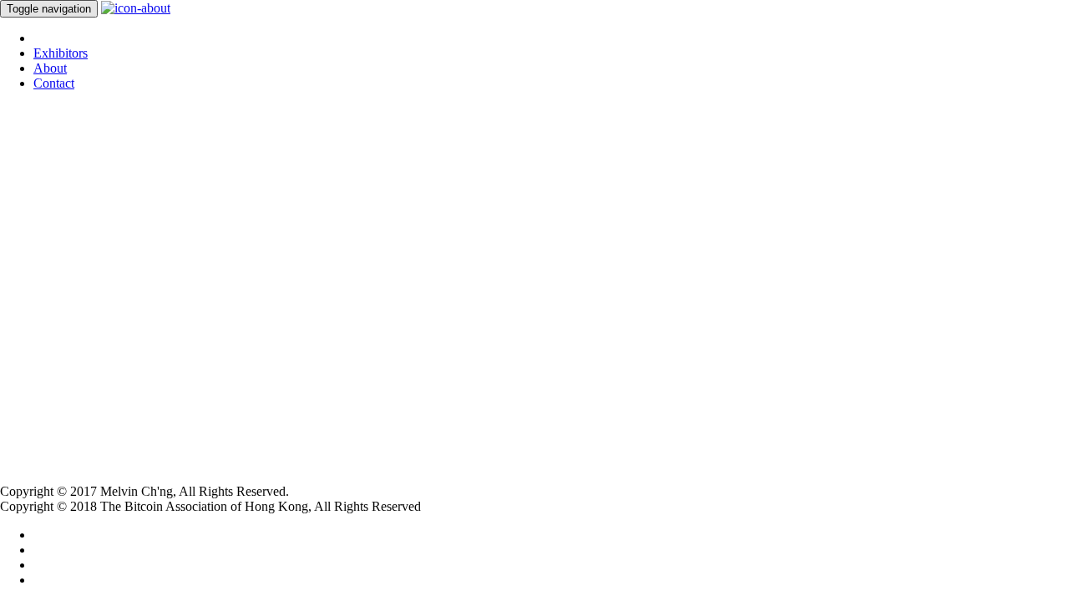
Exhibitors (60, 53)
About (50, 68)
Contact (53, 83)
